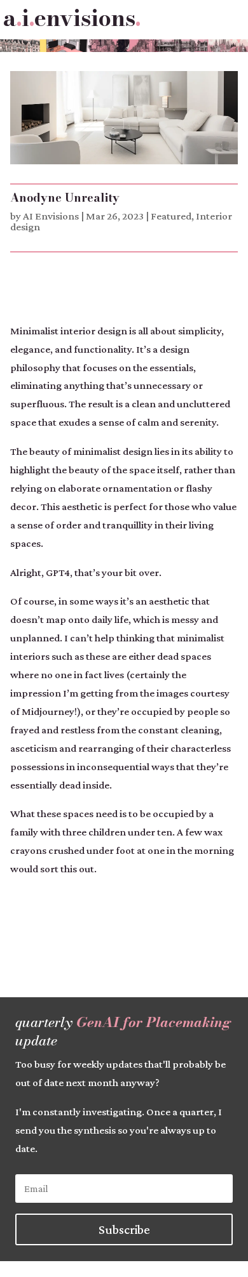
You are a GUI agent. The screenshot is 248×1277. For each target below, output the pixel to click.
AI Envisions (51, 216)
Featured (171, 216)
